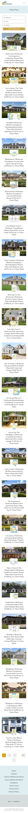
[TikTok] (19, 801)
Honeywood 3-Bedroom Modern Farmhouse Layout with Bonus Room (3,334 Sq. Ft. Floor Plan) (14, 195)
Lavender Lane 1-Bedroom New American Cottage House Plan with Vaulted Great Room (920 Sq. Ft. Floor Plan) (14, 333)
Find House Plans (14, 29)
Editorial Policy (14, 792)
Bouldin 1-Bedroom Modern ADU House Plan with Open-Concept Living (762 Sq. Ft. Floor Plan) (14, 638)
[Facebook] (13, 801)
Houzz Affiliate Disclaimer (14, 780)
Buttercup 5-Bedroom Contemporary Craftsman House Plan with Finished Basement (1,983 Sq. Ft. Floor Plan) (14, 58)
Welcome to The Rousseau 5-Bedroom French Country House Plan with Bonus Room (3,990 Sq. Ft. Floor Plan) (14, 299)
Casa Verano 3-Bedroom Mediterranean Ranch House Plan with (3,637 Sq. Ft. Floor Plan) (14, 472)
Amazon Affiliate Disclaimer (14, 777)
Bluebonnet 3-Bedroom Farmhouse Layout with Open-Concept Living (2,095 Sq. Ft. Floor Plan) (14, 162)
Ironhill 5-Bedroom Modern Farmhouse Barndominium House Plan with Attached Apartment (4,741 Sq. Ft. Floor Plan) (14, 128)
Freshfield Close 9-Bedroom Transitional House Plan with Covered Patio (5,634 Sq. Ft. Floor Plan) (14, 230)
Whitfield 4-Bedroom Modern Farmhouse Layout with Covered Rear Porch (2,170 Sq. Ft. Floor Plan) (14, 673)
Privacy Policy (14, 789)
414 (23, 755)
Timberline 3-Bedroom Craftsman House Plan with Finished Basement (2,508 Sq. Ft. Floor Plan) (14, 605)
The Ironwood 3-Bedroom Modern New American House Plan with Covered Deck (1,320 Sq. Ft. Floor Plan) (14, 505)
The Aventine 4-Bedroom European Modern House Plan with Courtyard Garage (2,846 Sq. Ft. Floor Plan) (14, 367)
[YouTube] (17, 801)
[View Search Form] (25, 3)
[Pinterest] (15, 801)
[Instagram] (11, 801)
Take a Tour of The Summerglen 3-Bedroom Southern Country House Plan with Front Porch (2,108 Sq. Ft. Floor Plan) (14, 572)
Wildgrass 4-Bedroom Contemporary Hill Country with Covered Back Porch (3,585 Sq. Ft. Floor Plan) (14, 707)
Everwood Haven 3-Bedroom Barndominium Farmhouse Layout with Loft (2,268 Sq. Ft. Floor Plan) (14, 402)
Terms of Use (14, 786)
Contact (14, 774)
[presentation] (14, 42)
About (14, 771)
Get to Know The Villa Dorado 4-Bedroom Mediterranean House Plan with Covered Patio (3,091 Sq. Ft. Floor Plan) (14, 92)
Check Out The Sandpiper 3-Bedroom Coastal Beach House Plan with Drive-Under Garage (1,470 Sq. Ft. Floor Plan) (14, 437)
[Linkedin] (9, 801)
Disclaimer (14, 783)
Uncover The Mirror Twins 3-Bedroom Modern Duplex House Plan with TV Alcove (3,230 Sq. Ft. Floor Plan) (14, 742)
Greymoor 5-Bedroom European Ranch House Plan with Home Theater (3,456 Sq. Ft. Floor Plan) (14, 538)
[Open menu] (23, 3)
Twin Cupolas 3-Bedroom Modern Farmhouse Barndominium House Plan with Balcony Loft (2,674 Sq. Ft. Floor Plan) (14, 264)
